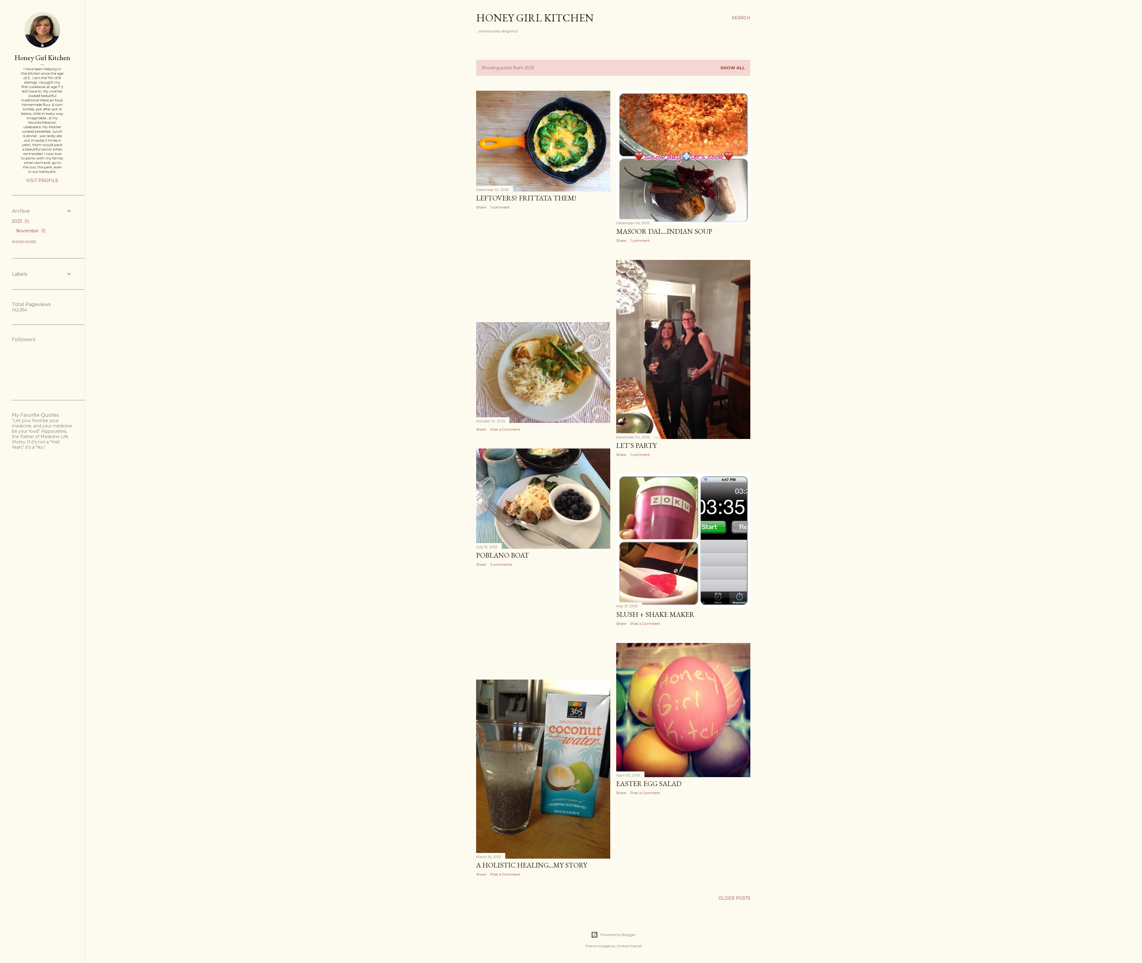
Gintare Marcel (629, 946)
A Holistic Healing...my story (531, 865)
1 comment (500, 207)
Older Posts (734, 898)
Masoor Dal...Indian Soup (664, 231)
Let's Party (636, 445)
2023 (20, 221)
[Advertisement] (543, 266)
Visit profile (42, 180)
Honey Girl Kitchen (535, 18)
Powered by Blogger (618, 934)
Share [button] (481, 207)
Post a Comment (505, 429)
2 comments (501, 564)
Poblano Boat (502, 555)
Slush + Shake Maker (655, 614)
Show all (732, 67)
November (30, 230)
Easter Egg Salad (649, 783)
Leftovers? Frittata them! (526, 198)
